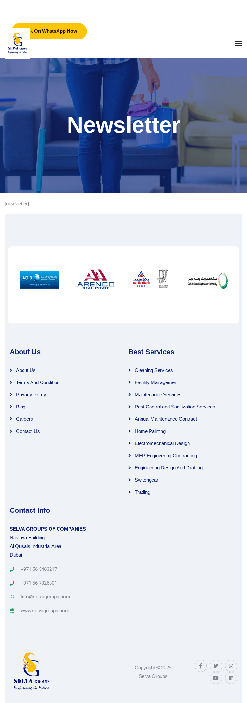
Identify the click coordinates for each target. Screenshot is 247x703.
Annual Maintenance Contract (166, 419)
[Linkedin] (231, 678)
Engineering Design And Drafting (169, 467)
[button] (18, 280)
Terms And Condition (37, 382)
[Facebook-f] (201, 666)
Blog (20, 406)
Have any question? (163, 2)
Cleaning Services (154, 370)
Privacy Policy (31, 394)
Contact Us (28, 431)
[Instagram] (231, 666)
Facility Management (156, 382)
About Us (26, 370)
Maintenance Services (158, 394)
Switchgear (146, 480)
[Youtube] (216, 678)
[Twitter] (216, 666)
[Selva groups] (17, 43)
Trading (142, 492)
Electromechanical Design (162, 443)
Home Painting (150, 431)
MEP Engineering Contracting (166, 455)
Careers (24, 419)
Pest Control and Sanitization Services (175, 406)
